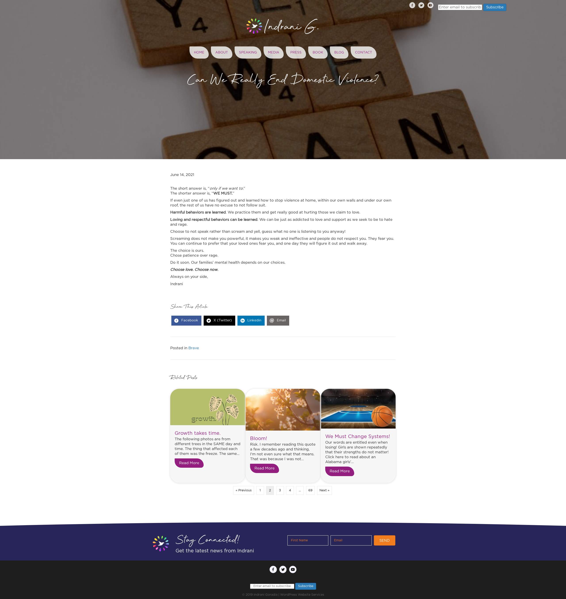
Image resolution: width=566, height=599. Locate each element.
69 (310, 490)
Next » (324, 490)
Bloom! (258, 438)
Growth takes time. (197, 433)
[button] (384, 540)
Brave (193, 348)
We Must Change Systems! (357, 436)
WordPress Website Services (302, 594)
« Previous (244, 490)
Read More (191, 463)
